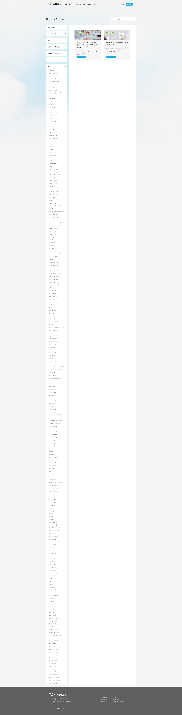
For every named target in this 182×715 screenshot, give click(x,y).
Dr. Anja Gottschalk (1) (53, 217)
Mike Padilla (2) (52, 516)
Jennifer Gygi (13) (52, 381)
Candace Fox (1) (52, 149)
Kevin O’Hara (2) (52, 443)
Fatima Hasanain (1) (53, 330)
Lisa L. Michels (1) (53, 460)
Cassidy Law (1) (52, 152)
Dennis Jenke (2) (52, 203)
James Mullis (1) (52, 358)
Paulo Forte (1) (52, 550)
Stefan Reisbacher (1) (53, 629)
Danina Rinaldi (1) (53, 194)
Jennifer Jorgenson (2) (53, 384)
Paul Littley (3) (52, 547)
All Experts (51, 70)
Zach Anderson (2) (53, 683)
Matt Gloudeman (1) (53, 494)
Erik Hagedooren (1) (53, 313)
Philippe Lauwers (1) (53, 564)
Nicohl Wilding (114, 45)
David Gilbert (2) (52, 197)
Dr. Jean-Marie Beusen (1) (54, 254)
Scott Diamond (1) (53, 612)
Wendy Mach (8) (52, 672)
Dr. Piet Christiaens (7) (54, 268)
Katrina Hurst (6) (52, 429)
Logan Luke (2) (52, 468)
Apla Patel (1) (52, 107)
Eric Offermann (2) (53, 307)
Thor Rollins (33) (52, 657)
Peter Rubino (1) (52, 556)
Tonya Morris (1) (52, 663)
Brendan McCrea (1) (53, 138)
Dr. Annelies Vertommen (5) (55, 223)
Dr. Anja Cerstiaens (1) (53, 214)
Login (123, 4)
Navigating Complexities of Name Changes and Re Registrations (117, 43)
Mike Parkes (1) (52, 519)
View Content (82, 57)
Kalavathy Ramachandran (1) (55, 415)
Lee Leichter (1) (52, 454)
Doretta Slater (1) (52, 208)
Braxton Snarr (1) (52, 132)
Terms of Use (116, 699)
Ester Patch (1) (52, 324)
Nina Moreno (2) (52, 539)
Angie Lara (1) (52, 95)
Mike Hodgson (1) (53, 511)
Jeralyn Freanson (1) (53, 392)
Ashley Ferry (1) (52, 115)
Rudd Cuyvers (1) (52, 590)
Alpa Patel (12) (52, 84)
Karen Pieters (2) (52, 417)
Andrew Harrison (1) (53, 87)
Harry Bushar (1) (52, 344)
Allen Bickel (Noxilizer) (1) (54, 81)
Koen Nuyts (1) (52, 446)
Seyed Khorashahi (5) (53, 618)
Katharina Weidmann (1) (54, 423)
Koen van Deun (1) (53, 448)
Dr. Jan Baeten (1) (52, 251)
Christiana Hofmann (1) (54, 169)
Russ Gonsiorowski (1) (53, 595)
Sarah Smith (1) (52, 609)
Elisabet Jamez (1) (53, 296)
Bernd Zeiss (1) (52, 127)
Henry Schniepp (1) (53, 350)
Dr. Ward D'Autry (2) (53, 293)
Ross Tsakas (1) (52, 587)
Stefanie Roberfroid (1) (54, 632)
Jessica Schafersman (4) (54, 398)
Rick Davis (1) (52, 576)
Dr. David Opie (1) (52, 231)
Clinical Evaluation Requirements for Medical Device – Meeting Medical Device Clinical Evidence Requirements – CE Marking (87, 45)
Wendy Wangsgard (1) (54, 674)
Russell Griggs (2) (52, 598)
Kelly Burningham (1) (53, 434)
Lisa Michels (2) (52, 463)
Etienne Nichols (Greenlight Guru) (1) (57, 327)
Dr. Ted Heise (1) (52, 287)
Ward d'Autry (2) (52, 669)
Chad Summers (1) (53, 158)
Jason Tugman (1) (52, 375)
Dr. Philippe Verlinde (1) (54, 265)
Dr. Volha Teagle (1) (53, 290)
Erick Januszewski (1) (53, 310)
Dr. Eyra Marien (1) (53, 239)
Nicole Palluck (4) (53, 536)
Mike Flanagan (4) (53, 505)
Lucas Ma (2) (51, 471)
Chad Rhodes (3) (52, 155)
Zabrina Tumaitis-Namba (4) (55, 680)
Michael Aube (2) (52, 502)
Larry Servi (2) (52, 451)
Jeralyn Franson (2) (53, 389)
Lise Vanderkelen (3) (53, 465)
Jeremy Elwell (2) (52, 395)
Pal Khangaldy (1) (52, 544)
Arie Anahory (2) (52, 110)
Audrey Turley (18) (53, 118)
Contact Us (95, 4)
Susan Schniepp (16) (53, 649)
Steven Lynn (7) (52, 646)
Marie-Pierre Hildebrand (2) (55, 477)
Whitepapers (80, 32)
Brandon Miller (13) (53, 129)
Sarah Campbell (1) (53, 607)
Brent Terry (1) (52, 141)
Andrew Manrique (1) (53, 90)
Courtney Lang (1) (53, 183)
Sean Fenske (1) (52, 615)
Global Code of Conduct (118, 701)
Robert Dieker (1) (52, 578)
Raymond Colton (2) (53, 570)
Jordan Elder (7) (52, 409)
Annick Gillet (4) (52, 104)
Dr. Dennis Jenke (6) (53, 234)
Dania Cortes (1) (52, 186)
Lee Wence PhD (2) (53, 457)
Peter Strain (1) (52, 559)
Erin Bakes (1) (52, 319)
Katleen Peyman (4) (53, 426)
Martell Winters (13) (53, 485)
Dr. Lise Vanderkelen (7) (54, 256)
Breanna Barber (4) (53, 135)
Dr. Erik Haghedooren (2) (54, 237)
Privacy (114, 697)
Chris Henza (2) (52, 163)
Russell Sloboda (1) (53, 601)
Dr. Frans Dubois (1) (53, 242)
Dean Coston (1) (52, 200)
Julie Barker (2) (52, 412)
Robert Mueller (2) (53, 581)
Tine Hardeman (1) (53, 660)
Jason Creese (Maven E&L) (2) (55, 369)
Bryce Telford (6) (52, 146)
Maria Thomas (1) (53, 474)
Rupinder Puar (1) (53, 592)
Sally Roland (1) (52, 604)
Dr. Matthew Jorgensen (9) (54, 262)
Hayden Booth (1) (53, 347)
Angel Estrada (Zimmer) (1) (55, 93)
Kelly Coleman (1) (53, 437)
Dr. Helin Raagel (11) (53, 248)
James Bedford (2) (53, 355)
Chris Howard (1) (52, 166)
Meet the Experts (87, 4)
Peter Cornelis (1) (52, 553)
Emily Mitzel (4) (52, 299)
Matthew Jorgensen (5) (54, 496)
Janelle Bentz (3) (52, 361)
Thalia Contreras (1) (53, 655)
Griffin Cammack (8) (53, 338)
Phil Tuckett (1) (52, 561)
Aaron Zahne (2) (52, 76)
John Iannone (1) (52, 400)
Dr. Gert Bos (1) (52, 245)
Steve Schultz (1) (52, 643)
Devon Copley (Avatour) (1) (55, 206)
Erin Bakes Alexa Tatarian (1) (55, 321)
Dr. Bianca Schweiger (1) (54, 228)
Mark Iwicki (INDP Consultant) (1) (56, 482)
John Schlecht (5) (52, 403)
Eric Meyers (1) (52, 304)
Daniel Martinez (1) (53, 189)
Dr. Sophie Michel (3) (53, 282)
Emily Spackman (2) (53, 302)
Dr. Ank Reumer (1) (53, 220)
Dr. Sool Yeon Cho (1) (53, 279)
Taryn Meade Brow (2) (54, 652)
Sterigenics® (68, 701)
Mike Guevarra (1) (53, 508)
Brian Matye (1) (52, 143)
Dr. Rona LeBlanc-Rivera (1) (55, 273)
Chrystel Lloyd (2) (53, 180)
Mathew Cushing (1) (53, 488)
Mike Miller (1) (52, 513)
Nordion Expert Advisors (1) (55, 542)
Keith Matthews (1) (53, 431)
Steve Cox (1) (52, 638)
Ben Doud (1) (52, 124)
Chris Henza (80, 48)
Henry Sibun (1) (52, 352)
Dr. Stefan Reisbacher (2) (54, 285)
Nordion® (62, 701)
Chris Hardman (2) (53, 160)
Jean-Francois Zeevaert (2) (54, 378)
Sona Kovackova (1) (53, 626)
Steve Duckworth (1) (53, 640)
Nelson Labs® (56, 701)
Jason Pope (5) (52, 372)
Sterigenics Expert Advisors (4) (55, 635)
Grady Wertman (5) (53, 333)
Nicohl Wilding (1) (53, 533)
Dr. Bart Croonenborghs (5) (55, 225)
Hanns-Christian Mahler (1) (55, 341)
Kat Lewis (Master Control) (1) (55, 420)
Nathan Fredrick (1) (53, 525)
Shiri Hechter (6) (52, 623)
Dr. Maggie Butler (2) (53, 259)
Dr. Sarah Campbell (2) (54, 276)
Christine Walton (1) (53, 172)
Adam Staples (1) (52, 79)
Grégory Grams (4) (53, 336)
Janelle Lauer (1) (52, 364)
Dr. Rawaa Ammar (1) (53, 271)
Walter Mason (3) (53, 666)
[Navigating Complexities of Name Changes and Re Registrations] (117, 35)
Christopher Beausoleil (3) (54, 175)
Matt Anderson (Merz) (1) (54, 491)
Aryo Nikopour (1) (53, 112)
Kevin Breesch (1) (52, 440)
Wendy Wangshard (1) (54, 677)
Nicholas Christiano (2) (54, 530)
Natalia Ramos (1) (53, 522)
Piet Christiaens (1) (53, 567)
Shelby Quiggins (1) (53, 621)
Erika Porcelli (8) (52, 316)
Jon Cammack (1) (52, 406)
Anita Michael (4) (52, 98)
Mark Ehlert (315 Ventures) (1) (55, 480)
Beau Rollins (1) (52, 121)
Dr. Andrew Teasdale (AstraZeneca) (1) (57, 211)
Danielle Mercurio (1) (53, 192)
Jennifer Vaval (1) (52, 386)
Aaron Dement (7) (53, 73)
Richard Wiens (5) (53, 573)
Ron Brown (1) (52, 584)
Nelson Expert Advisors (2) (55, 528)
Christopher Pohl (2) (53, 177)
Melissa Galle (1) (52, 499)
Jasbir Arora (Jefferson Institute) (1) (56, 367)
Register (129, 4)
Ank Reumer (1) (52, 101)
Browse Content (77, 4)
